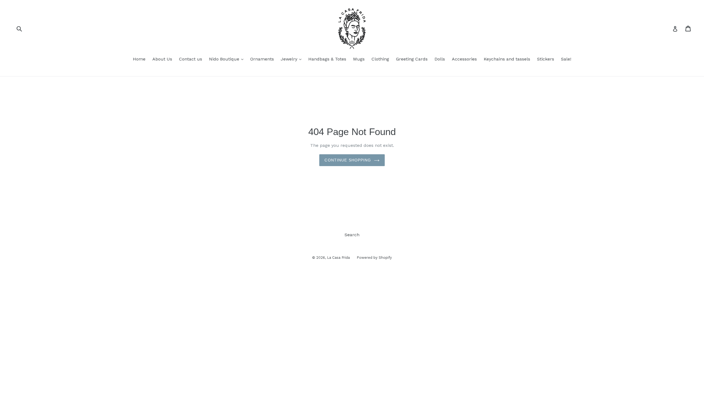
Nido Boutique (227, 59)
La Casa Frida (338, 257)
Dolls (440, 59)
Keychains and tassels (507, 59)
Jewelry (292, 59)
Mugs (359, 59)
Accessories (464, 59)
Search (352, 234)
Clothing (380, 59)
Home (139, 59)
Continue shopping (347, 160)
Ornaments (262, 59)
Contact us (190, 59)
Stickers (545, 59)
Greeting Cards (412, 59)
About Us (162, 59)
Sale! (566, 59)
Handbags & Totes (327, 59)
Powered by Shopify (374, 257)
